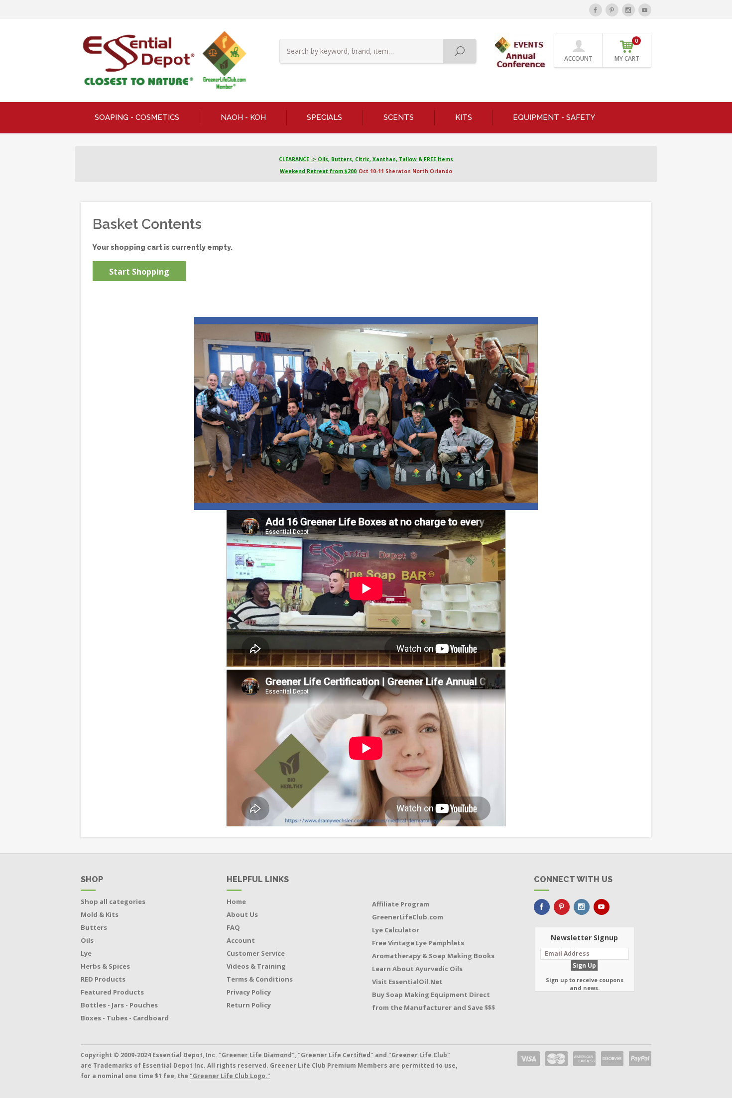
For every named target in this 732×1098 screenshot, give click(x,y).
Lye (86, 953)
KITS (463, 117)
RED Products (103, 979)
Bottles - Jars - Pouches (119, 1004)
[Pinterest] (612, 9)
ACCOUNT (578, 58)
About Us (242, 914)
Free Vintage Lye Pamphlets (418, 942)
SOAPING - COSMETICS (137, 117)
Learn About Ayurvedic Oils (417, 968)
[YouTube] (644, 9)
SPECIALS (324, 117)
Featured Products (112, 992)
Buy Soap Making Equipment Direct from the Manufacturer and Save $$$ (433, 1001)
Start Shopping (139, 271)
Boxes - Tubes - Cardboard (125, 1017)
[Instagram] (628, 9)
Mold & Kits (100, 914)
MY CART (626, 50)
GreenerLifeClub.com (407, 916)
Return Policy (249, 1004)
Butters (94, 927)
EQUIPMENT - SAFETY (554, 117)
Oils (87, 940)
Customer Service (256, 953)
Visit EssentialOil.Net (407, 981)
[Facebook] (595, 9)
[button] (521, 49)
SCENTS (398, 117)
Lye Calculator (395, 929)
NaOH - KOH (243, 117)
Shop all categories (113, 901)
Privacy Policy (249, 992)
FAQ (233, 927)
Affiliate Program (400, 903)
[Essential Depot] (162, 60)
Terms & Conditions (260, 979)
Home (236, 901)
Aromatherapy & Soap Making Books (433, 955)
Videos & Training (256, 966)
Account (241, 940)
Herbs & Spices (105, 966)
